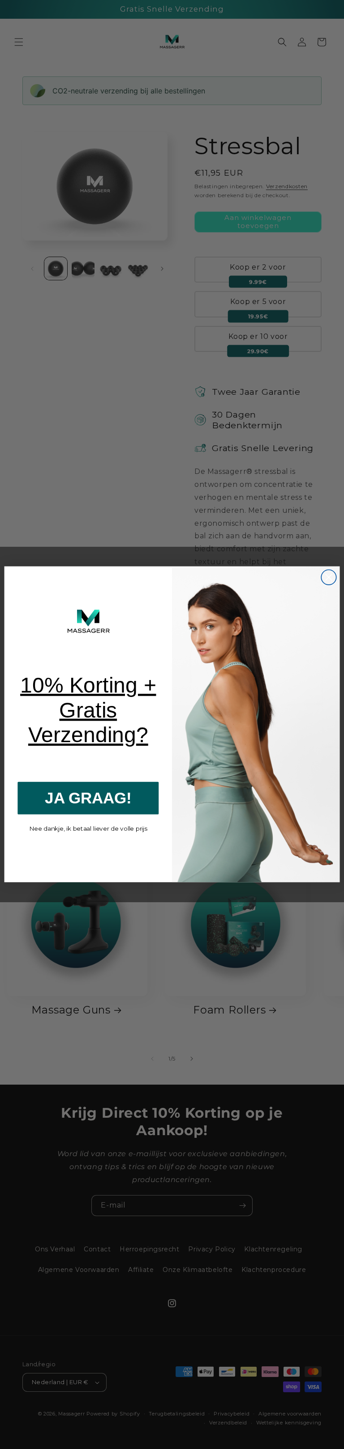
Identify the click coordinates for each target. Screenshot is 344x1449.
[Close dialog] (328, 577)
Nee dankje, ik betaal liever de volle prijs (88, 828)
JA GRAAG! (88, 798)
